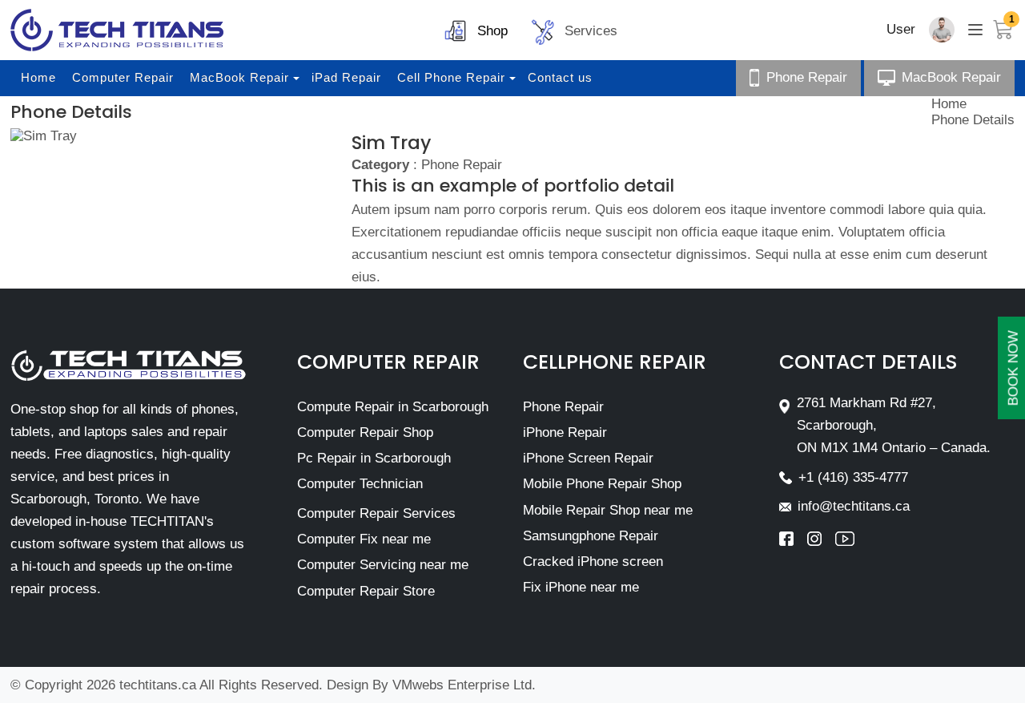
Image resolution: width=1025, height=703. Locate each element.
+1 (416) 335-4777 (853, 477)
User (900, 29)
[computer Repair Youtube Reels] (844, 538)
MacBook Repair (239, 77)
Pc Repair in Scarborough (374, 458)
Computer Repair (123, 77)
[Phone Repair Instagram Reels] (821, 538)
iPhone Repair (565, 432)
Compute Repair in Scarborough (392, 406)
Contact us (560, 77)
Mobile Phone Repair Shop (602, 483)
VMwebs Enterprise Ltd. (464, 685)
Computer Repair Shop (365, 432)
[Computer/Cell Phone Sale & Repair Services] (116, 30)
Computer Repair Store (366, 591)
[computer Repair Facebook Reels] (793, 538)
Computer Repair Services (376, 513)
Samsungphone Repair (590, 535)
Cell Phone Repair (451, 77)
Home (38, 77)
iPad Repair (346, 77)
